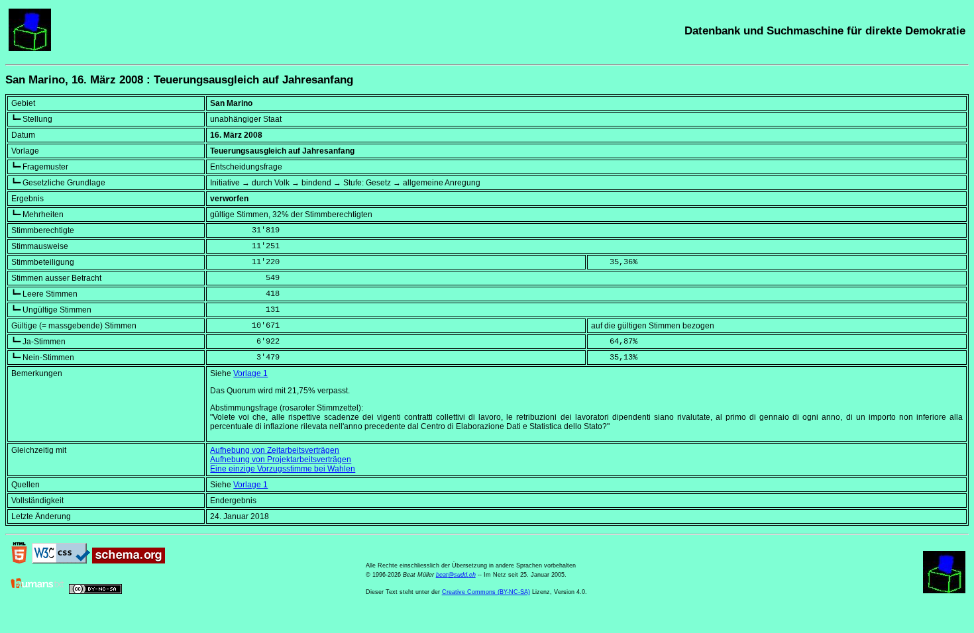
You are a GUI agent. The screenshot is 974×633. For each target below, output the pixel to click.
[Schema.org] (128, 560)
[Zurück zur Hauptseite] (30, 48)
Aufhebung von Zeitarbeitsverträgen (274, 450)
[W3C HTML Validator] (19, 560)
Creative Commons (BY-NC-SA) (486, 592)
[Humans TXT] (38, 591)
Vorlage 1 (250, 373)
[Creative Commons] (95, 591)
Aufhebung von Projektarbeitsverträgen (280, 459)
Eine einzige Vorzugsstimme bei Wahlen (282, 468)
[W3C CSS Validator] (61, 560)
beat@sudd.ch (456, 574)
